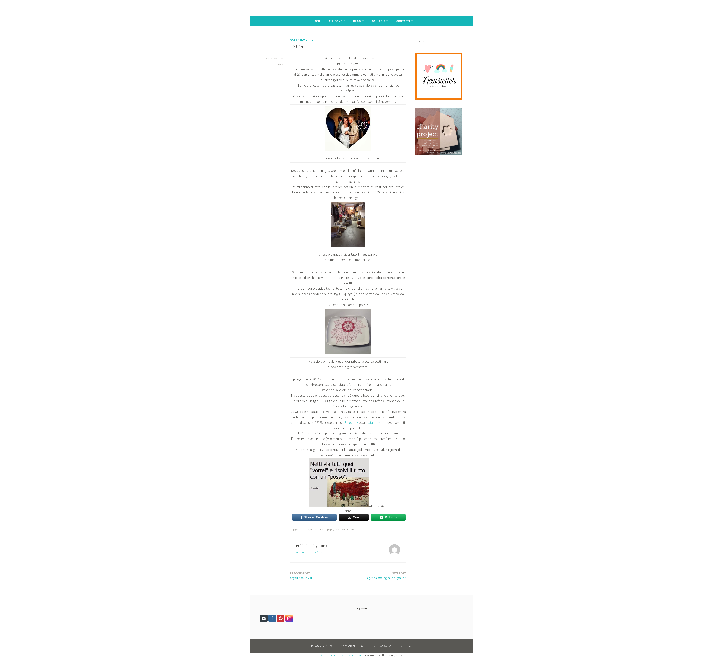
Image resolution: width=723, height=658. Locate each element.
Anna (281, 64)
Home (317, 21)
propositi (340, 529)
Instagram (373, 422)
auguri (309, 529)
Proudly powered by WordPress (337, 645)
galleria (378, 21)
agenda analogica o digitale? (386, 575)
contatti (403, 21)
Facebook (351, 422)
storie (350, 529)
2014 (302, 529)
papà (330, 529)
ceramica (320, 529)
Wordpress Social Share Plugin (341, 655)
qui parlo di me (301, 39)
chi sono (335, 21)
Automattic (402, 645)
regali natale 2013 (301, 575)
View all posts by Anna (309, 552)
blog (357, 21)
